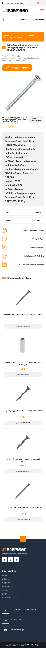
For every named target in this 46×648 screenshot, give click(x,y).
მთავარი (5, 56)
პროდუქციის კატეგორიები (32, 19)
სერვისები (6, 583)
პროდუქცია (17, 56)
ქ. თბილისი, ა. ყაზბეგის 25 (23, 610)
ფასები (4, 594)
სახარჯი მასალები (31, 58)
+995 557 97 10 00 (18, 620)
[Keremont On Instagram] (10, 559)
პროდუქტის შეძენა (19, 68)
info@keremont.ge (17, 630)
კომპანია (5, 579)
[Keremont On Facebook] (4, 559)
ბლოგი (5, 590)
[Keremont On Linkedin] (16, 559)
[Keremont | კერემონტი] (14, 550)
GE (41, 3)
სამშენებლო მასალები (11, 58)
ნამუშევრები (7, 586)
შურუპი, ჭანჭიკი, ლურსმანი (13, 60)
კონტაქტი (6, 597)
